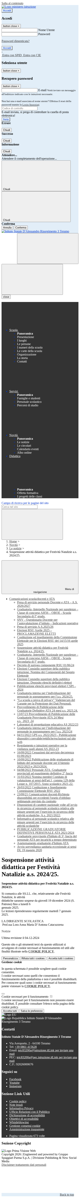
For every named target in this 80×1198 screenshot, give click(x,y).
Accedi (7, 10)
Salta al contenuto (12, 3)
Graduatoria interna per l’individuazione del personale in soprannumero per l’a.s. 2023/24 (44, 729)
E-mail (42, 90)
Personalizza (10, 958)
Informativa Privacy (21, 1108)
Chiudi (6, 130)
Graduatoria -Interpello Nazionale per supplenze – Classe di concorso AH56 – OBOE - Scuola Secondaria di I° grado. (47, 613)
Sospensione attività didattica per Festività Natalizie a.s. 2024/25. (42, 649)
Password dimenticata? (16, 41)
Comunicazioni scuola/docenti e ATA (32, 598)
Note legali (16, 1104)
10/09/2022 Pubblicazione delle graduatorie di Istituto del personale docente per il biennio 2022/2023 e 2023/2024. (45, 763)
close (6, 296)
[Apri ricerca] (47, 248)
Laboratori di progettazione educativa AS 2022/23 (47, 724)
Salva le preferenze (32, 1010)
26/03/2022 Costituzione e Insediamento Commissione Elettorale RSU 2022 (41, 789)
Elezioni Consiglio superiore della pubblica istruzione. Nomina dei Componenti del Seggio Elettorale (46, 672)
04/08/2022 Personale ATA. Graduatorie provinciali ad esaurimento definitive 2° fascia (45, 771)
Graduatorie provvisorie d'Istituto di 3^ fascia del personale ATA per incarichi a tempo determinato (47, 838)
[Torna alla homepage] (40, 231)
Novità (13, 545)
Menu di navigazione (53, 590)
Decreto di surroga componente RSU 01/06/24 (45, 665)
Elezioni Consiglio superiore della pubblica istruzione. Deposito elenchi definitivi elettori (44, 680)
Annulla (7, 227)
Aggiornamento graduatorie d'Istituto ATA (43, 843)
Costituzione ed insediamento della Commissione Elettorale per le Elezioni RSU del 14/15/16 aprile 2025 (47, 641)
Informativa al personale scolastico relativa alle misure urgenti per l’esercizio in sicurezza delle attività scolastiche (45, 822)
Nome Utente (46, 30)
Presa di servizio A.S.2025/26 (35, 626)
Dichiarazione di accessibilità (27, 1115)
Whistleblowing (19, 1122)
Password (44, 34)
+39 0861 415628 (26, 1046)
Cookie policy (18, 1101)
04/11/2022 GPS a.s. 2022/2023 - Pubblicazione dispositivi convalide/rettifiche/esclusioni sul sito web (46, 738)
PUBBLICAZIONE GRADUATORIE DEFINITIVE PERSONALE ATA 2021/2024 (45, 831)
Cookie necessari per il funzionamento (25, 996)
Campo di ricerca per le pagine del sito (25, 503)
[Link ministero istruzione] (19, 6)
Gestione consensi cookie (24, 1125)
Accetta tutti (61, 958)
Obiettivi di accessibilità (23, 1118)
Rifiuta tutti (33, 958)
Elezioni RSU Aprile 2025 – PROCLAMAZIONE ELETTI (36, 632)
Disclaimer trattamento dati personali (24, 1164)
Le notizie (15, 548)
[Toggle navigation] (32, 279)
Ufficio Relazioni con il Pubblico (29, 1111)
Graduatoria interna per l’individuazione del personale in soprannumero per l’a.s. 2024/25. (45, 694)
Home (13, 541)
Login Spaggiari (30, 104)
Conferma (20, 227)
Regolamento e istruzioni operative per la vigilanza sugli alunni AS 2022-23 (42, 747)
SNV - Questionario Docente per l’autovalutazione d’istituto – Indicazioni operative (47, 621)
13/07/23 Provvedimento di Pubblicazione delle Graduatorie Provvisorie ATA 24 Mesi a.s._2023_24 (46, 717)
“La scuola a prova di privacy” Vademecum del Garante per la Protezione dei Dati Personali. (46, 701)
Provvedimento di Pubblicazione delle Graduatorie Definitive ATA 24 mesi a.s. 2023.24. (47, 708)
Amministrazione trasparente (26, 1129)
